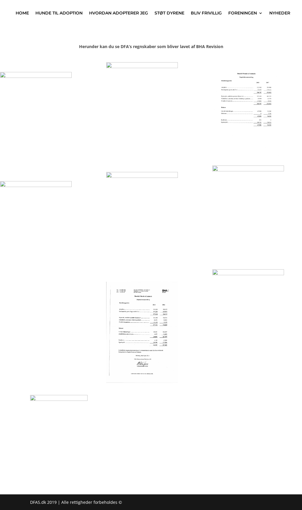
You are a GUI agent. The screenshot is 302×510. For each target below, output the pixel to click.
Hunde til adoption (59, 13)
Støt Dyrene (169, 13)
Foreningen (242, 13)
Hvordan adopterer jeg (118, 13)
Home (22, 13)
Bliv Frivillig (206, 13)
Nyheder (279, 13)
